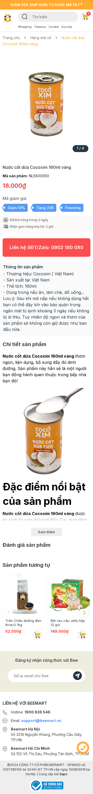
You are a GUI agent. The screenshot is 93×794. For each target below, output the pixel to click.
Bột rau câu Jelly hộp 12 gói (68, 623)
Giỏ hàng (89, 13)
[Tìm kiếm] (24, 16)
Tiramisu (40, 27)
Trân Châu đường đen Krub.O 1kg (23, 623)
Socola (66, 27)
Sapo (63, 774)
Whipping (25, 27)
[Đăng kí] (77, 675)
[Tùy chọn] (82, 635)
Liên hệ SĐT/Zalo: (46, 247)
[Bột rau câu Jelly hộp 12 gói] (69, 595)
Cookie (54, 27)
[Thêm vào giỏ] (37, 635)
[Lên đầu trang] (83, 788)
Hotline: (30, 712)
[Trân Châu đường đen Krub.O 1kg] (24, 595)
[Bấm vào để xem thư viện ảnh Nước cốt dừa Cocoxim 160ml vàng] (46, 104)
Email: (36, 720)
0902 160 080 (67, 247)
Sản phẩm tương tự (26, 565)
